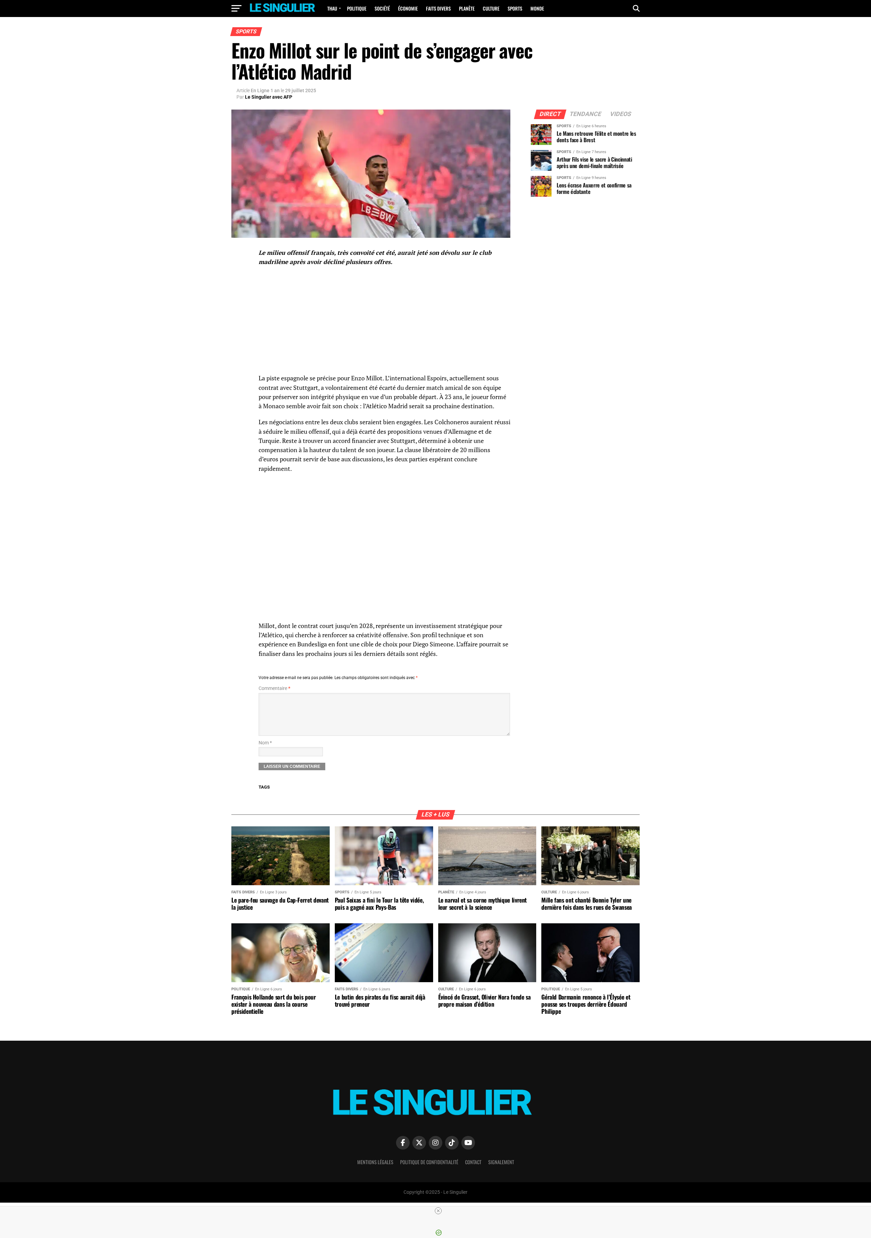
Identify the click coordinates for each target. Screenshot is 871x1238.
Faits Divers (438, 8)
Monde (537, 8)
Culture (491, 8)
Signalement (501, 1162)
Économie (408, 8)
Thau (332, 8)
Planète (467, 8)
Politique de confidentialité (429, 1162)
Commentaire (274, 688)
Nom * (265, 742)
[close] (438, 1210)
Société (382, 8)
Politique (356, 8)
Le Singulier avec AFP (268, 97)
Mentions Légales (375, 1162)
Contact (473, 1162)
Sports (515, 8)
